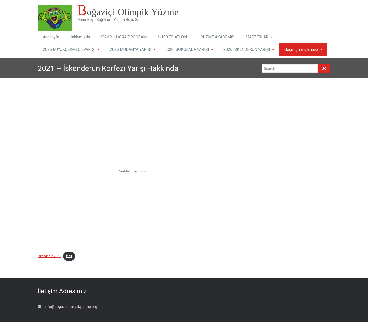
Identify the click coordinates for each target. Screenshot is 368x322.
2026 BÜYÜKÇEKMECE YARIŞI (69, 49)
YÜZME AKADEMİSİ (218, 37)
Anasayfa (51, 37)
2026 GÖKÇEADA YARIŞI (187, 49)
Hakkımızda (79, 37)
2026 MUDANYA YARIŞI (130, 49)
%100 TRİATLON (172, 37)
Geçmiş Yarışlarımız (301, 49)
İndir (69, 256)
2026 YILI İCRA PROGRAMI (124, 37)
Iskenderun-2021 (49, 256)
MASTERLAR (257, 37)
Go (324, 68)
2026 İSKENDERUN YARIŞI (246, 49)
